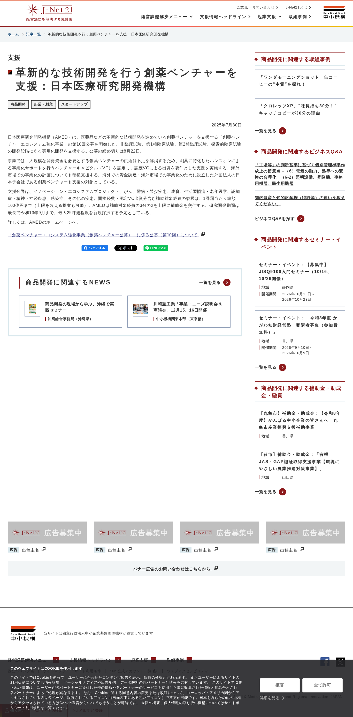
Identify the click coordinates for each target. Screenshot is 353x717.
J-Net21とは (296, 7)
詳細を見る (270, 698)
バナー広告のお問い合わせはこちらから (172, 569)
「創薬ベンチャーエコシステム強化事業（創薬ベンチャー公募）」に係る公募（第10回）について (103, 235)
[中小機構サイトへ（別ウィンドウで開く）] (334, 12)
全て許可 (322, 685)
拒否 (279, 685)
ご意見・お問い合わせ (255, 7)
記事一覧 (33, 34)
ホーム (13, 34)
